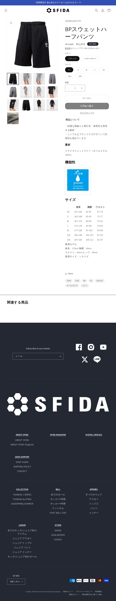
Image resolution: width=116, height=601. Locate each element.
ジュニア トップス (22, 542)
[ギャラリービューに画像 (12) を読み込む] (52, 105)
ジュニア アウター (22, 538)
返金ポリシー (68, 591)
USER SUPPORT (22, 457)
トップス (93, 503)
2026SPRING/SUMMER (22, 503)
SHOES (58, 530)
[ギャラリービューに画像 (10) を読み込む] (26, 105)
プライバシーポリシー (84, 591)
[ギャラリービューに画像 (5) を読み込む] (13, 92)
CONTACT (22, 471)
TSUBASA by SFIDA (22, 499)
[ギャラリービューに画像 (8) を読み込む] (52, 92)
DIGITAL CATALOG (94, 434)
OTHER (58, 525)
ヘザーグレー (91, 59)
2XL (70, 77)
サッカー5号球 (58, 499)
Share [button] (70, 273)
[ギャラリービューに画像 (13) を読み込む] (13, 118)
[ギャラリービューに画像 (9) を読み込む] (13, 105)
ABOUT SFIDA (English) (22, 444)
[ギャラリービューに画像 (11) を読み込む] (39, 105)
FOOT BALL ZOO (58, 512)
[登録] (60, 356)
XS (70, 70)
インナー (93, 512)
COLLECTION (22, 489)
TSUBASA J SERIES (22, 494)
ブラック (73, 59)
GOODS (58, 539)
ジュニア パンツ (22, 547)
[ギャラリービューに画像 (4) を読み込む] (52, 79)
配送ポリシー (74, 594)
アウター (93, 499)
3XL (81, 77)
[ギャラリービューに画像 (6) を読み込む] (26, 92)
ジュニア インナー (22, 552)
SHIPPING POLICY (22, 466)
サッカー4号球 (58, 503)
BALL (58, 489)
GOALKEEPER (58, 534)
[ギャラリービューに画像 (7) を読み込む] (39, 92)
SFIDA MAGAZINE (58, 434)
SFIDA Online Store (39, 592)
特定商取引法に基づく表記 (92, 594)
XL (105, 70)
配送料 (67, 48)
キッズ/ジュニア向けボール (22, 556)
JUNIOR (22, 525)
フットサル (58, 508)
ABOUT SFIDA (22, 434)
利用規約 (98, 591)
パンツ (93, 508)
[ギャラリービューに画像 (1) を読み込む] (13, 79)
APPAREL (94, 489)
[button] (6, 10)
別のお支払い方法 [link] (87, 113)
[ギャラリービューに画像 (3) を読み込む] (39, 79)
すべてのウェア (94, 494)
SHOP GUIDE (22, 462)
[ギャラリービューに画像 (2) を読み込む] (26, 79)
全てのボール (58, 494)
